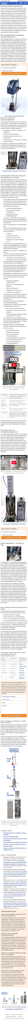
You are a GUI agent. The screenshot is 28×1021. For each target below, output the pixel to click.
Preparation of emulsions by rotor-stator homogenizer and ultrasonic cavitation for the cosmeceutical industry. (15, 904)
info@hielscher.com (22, 1)
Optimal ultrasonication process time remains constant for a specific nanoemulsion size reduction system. (15, 883)
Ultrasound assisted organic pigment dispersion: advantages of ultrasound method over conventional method (15, 863)
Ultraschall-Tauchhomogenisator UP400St (14, 116)
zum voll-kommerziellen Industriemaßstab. (16, 1008)
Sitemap (7, 1014)
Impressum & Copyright (16, 1014)
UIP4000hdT (21, 670)
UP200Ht (21, 666)
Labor (18, 1007)
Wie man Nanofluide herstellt (10, 836)
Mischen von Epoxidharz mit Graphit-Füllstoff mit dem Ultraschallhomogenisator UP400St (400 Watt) (14, 472)
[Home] (4, 3)
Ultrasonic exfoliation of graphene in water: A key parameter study (14, 895)
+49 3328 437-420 (5, 1)
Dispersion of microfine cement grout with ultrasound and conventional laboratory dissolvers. (15, 872)
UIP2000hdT (21, 668)
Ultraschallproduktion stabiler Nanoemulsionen (15, 842)
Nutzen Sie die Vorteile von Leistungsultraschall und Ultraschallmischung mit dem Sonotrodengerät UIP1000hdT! (14, 387)
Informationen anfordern (14, 73)
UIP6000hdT (21, 672)
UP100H (20, 664)
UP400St (25, 666)
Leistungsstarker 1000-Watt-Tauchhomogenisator (14, 524)
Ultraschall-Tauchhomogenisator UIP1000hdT (14, 171)
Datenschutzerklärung (11, 1016)
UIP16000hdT (22, 674)
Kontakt (20, 1016)
